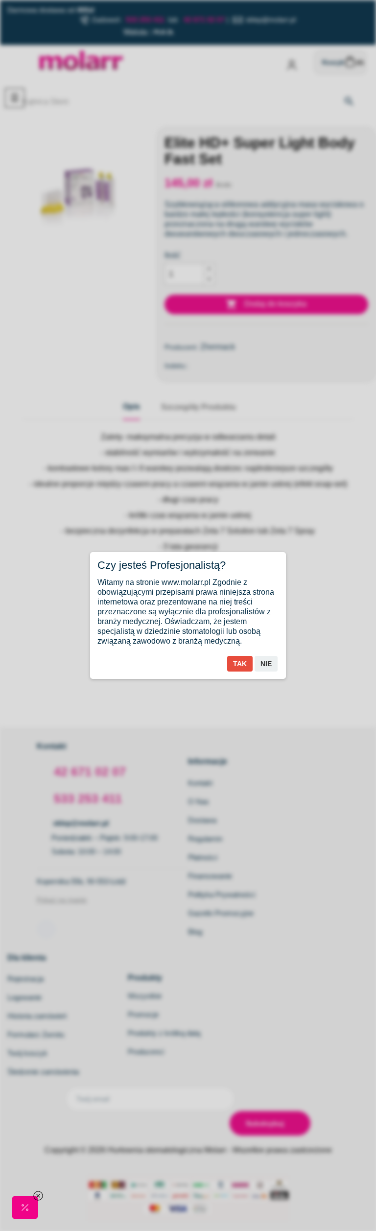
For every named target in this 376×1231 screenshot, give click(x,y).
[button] (25, 1207)
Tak (240, 664)
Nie (266, 664)
